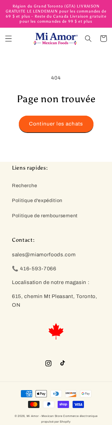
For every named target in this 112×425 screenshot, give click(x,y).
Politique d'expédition (37, 200)
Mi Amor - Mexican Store (44, 416)
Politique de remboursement (45, 215)
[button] (8, 38)
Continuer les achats (56, 124)
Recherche (24, 185)
